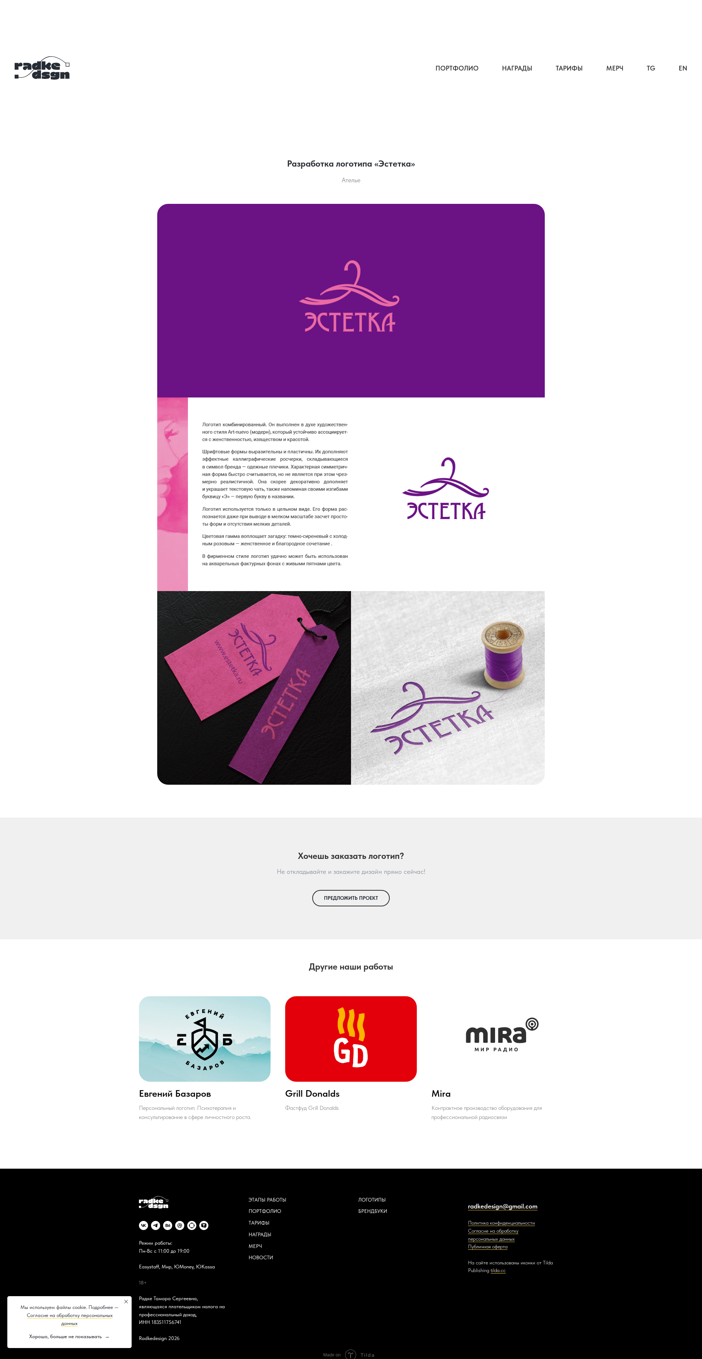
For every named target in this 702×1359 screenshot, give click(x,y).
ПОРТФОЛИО (265, 1211)
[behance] (167, 1225)
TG (651, 68)
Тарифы (569, 68)
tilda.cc (498, 1270)
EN (683, 68)
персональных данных (491, 1239)
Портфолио (457, 68)
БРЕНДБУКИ (372, 1211)
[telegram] (155, 1225)
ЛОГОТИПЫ (372, 1200)
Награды (517, 68)
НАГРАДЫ (260, 1234)
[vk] (143, 1225)
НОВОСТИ (261, 1257)
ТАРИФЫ (259, 1223)
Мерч (614, 68)
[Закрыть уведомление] (126, 1301)
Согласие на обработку (493, 1231)
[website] (191, 1225)
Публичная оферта (487, 1246)
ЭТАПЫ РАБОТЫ (267, 1200)
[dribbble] (179, 1225)
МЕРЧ (255, 1246)
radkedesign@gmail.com (502, 1206)
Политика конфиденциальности (501, 1223)
